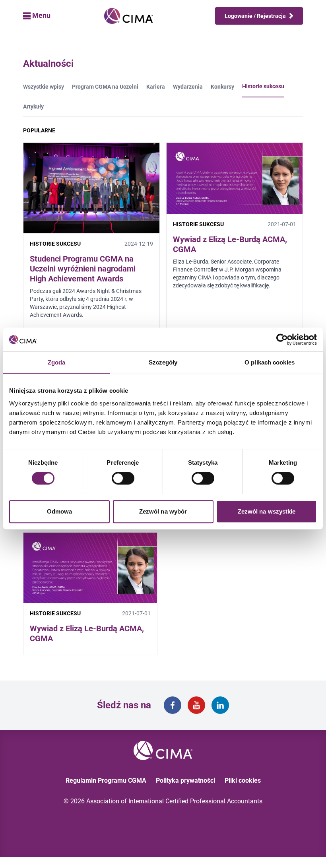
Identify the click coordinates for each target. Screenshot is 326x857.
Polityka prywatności (185, 780)
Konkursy (222, 86)
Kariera (155, 86)
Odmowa (59, 511)
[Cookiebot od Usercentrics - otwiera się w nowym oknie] (282, 339)
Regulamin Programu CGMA (106, 780)
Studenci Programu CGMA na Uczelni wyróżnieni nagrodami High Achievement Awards (83, 268)
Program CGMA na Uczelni (105, 86)
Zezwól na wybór (163, 511)
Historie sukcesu (263, 86)
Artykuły (33, 106)
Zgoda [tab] (57, 362)
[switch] (123, 478)
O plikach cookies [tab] (269, 362)
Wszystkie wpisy (43, 86)
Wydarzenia (188, 86)
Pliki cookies (243, 780)
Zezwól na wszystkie (267, 511)
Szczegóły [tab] (163, 362)
